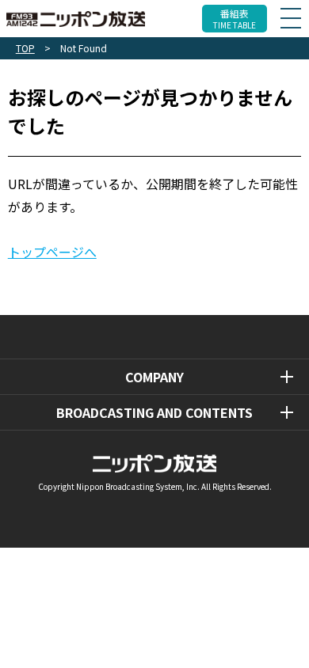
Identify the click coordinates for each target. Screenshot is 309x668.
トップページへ (52, 251)
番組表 (234, 18)
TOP (25, 48)
